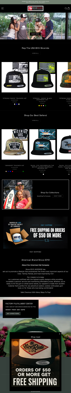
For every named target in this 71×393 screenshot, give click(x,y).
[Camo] (68, 105)
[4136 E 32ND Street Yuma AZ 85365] (35, 327)
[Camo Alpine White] (19, 104)
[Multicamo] (12, 104)
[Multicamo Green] (23, 171)
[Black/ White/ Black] (21, 171)
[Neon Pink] (43, 105)
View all (35, 53)
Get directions (13, 313)
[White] (14, 104)
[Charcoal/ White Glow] (19, 171)
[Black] (14, 171)
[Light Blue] (16, 104)
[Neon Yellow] (39, 105)
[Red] (12, 171)
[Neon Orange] (41, 105)
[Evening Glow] (10, 104)
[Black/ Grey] (69, 174)
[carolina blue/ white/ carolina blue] (10, 171)
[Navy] (8, 171)
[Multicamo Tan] (6, 171)
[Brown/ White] (43, 174)
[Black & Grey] (70, 105)
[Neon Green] (45, 105)
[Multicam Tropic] (16, 171)
